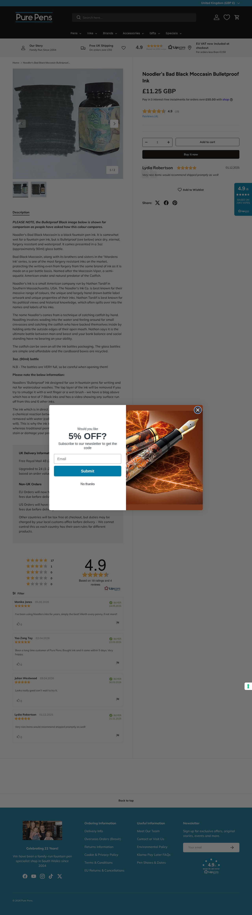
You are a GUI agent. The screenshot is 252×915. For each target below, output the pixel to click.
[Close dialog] (197, 410)
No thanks (88, 484)
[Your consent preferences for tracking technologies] (248, 686)
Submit (87, 471)
